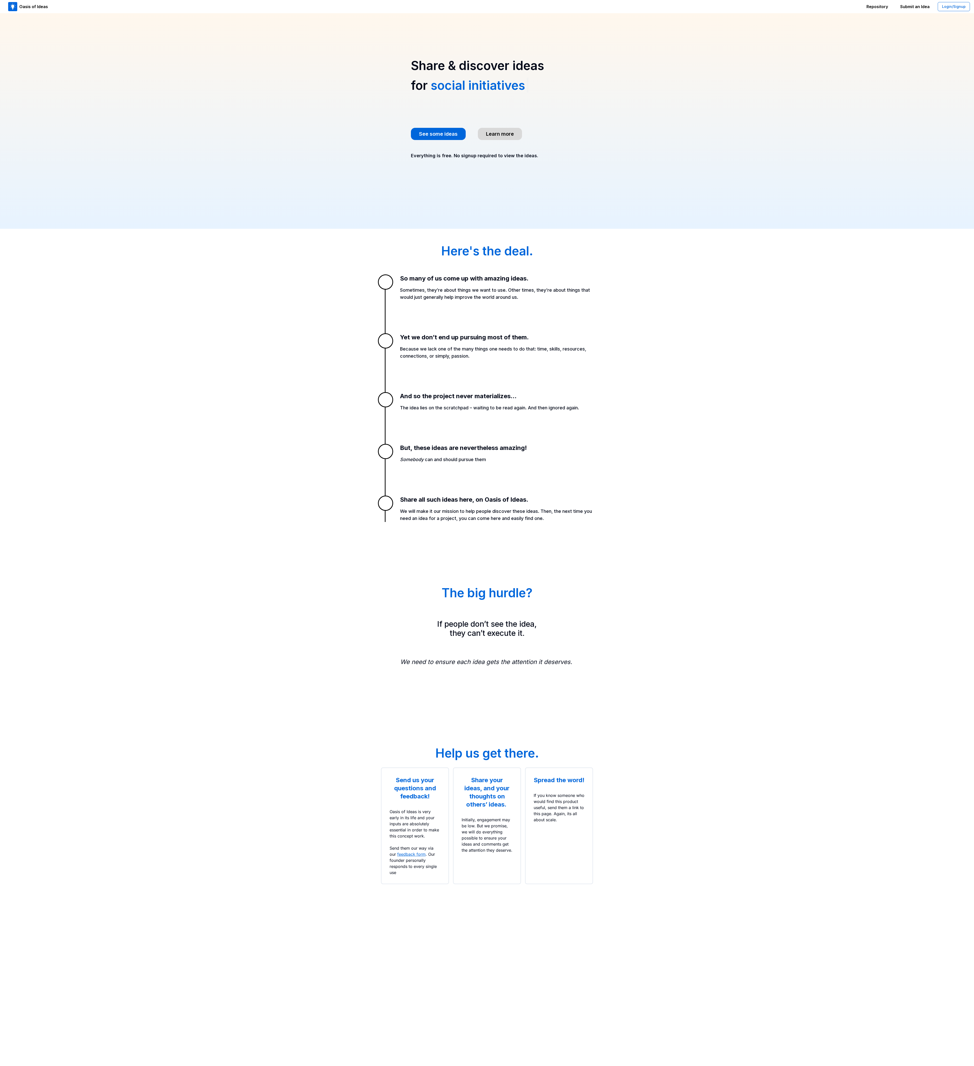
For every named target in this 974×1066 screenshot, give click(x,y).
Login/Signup (954, 6)
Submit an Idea (915, 6)
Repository (877, 6)
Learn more (500, 134)
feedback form (411, 854)
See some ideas (438, 134)
